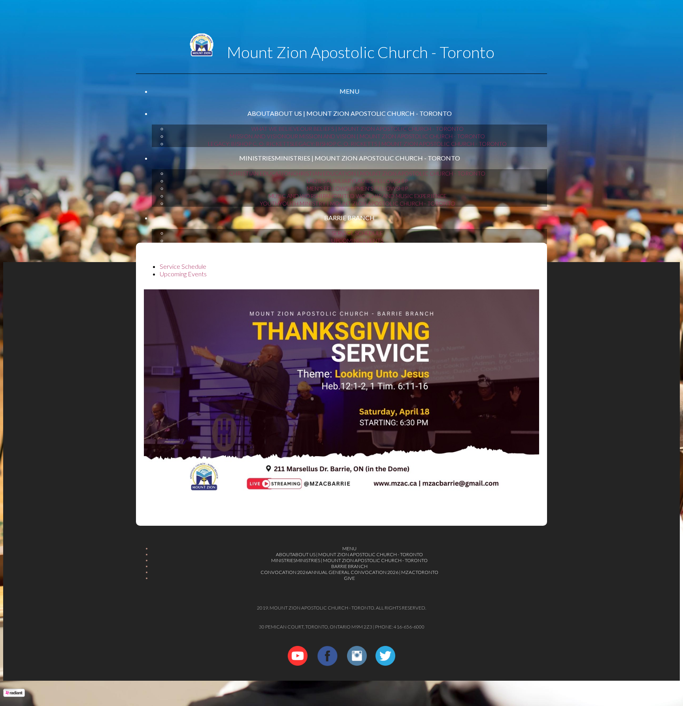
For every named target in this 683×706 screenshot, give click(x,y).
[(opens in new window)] (298, 663)
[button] (349, 91)
